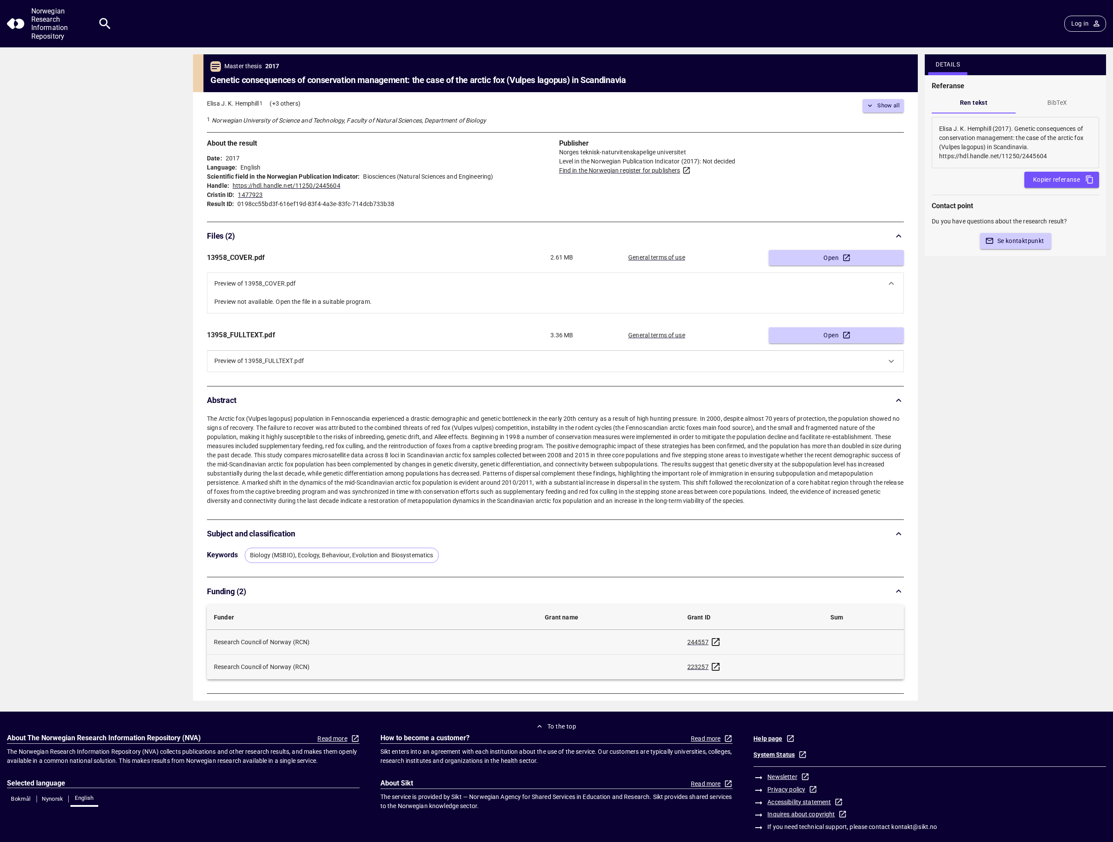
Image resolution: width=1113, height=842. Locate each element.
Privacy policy (786, 789)
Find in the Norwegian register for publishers (619, 170)
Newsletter (782, 776)
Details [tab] (948, 64)
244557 (698, 642)
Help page (767, 738)
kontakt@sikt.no (914, 826)
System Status (774, 754)
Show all (888, 105)
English (84, 798)
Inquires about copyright (801, 814)
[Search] (105, 23)
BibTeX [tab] (1057, 102)
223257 (698, 666)
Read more (332, 738)
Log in (1080, 23)
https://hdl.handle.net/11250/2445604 (286, 185)
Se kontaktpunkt (1020, 240)
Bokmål (20, 798)
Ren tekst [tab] (974, 102)
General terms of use (656, 257)
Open (831, 257)
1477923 (250, 194)
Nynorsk (52, 798)
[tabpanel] (1015, 142)
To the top (561, 726)
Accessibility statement (799, 802)
